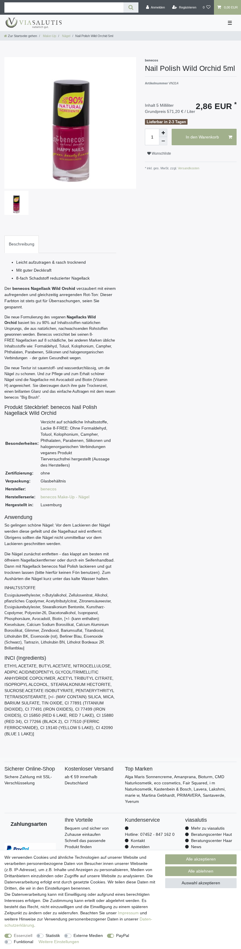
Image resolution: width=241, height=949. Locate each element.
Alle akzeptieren (201, 859)
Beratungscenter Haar (211, 840)
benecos (48, 489)
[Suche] (130, 7)
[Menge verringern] (163, 141)
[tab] (21, 244)
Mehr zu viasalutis (208, 828)
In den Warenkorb (202, 137)
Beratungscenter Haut (211, 834)
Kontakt (138, 840)
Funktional (23, 941)
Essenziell (23, 935)
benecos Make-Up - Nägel (65, 496)
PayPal (122, 935)
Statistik (53, 935)
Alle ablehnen (200, 871)
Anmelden (140, 846)
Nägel (65, 36)
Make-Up (49, 36)
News (196, 846)
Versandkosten (188, 168)
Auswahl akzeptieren (201, 883)
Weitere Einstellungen (59, 941)
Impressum (128, 912)
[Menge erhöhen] (163, 133)
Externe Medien (88, 935)
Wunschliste (161, 153)
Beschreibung (21, 244)
